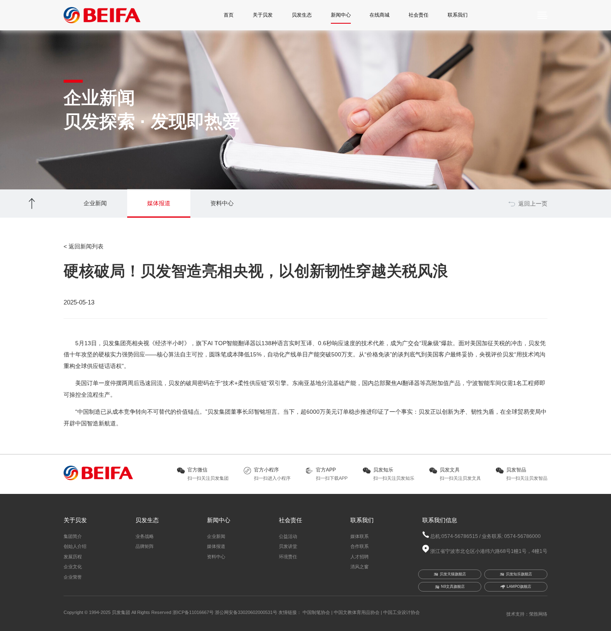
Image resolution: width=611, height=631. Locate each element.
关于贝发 (263, 15)
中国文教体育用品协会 (356, 612)
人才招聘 (359, 556)
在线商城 (379, 15)
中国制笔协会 (316, 612)
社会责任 (419, 15)
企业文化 (73, 566)
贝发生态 (302, 15)
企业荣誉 (73, 577)
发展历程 (73, 556)
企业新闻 (216, 536)
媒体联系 (359, 536)
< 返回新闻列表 (83, 246)
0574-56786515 (459, 536)
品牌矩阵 (145, 546)
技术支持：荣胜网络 (526, 613)
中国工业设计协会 (401, 612)
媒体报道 (216, 546)
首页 (229, 15)
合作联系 (359, 546)
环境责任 (288, 556)
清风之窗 (359, 566)
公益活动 (288, 536)
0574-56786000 (522, 536)
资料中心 (216, 556)
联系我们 (458, 15)
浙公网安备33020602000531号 (246, 612)
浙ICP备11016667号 (193, 612)
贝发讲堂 (288, 546)
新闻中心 (341, 15)
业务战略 (145, 536)
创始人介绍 (75, 546)
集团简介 (73, 536)
